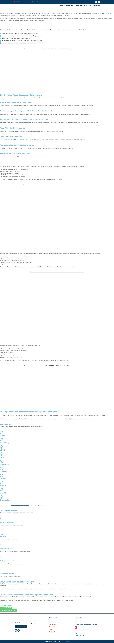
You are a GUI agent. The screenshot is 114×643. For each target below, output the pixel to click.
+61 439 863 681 (79, 635)
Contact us (96, 5)
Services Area (80, 5)
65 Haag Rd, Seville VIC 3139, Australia (86, 624)
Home (61, 5)
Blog (90, 5)
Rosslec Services (53, 641)
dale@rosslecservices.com (82, 630)
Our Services (68, 5)
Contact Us (52, 632)
